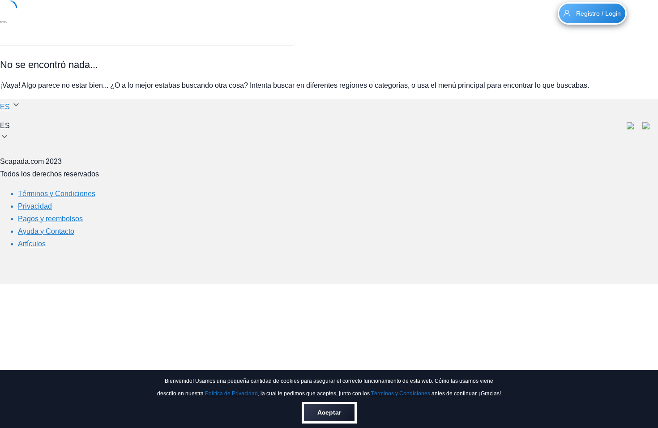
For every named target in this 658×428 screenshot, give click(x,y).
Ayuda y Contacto (46, 231)
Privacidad (35, 206)
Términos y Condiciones (400, 393)
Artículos (32, 244)
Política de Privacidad (231, 393)
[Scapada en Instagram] (650, 127)
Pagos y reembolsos (50, 219)
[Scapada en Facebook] (634, 127)
